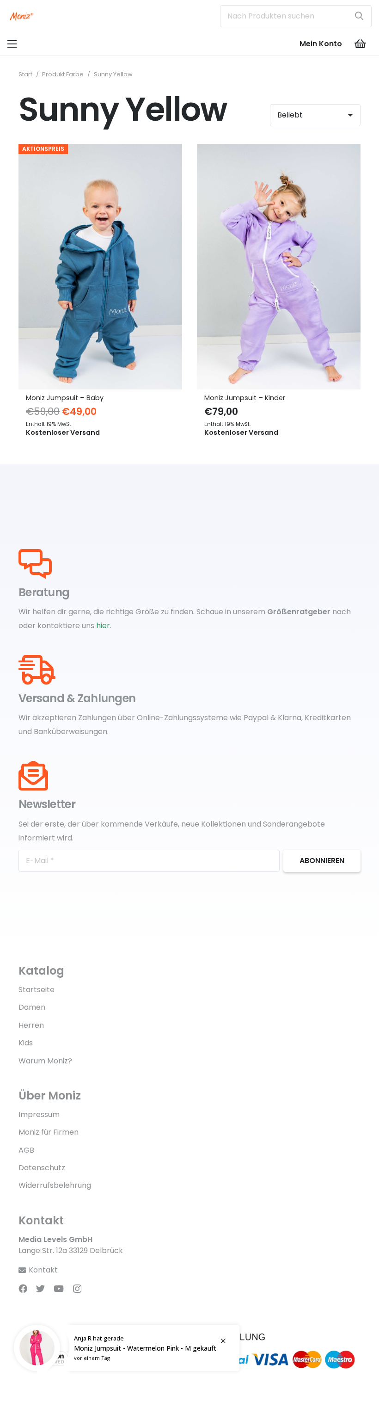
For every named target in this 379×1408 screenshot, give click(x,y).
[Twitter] (40, 1288)
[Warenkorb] (360, 44)
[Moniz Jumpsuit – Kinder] (279, 150)
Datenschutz (41, 1167)
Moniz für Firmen (48, 1132)
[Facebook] (22, 1288)
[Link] (21, 16)
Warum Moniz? (45, 1061)
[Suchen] (359, 16)
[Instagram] (77, 1289)
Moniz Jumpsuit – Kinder (244, 397)
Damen (31, 1007)
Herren (31, 1025)
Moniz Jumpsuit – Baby (65, 397)
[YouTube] (59, 1288)
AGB (26, 1150)
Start (25, 74)
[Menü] (12, 44)
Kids (25, 1042)
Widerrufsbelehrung (54, 1185)
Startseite (36, 989)
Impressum (39, 1114)
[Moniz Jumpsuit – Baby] (100, 150)
